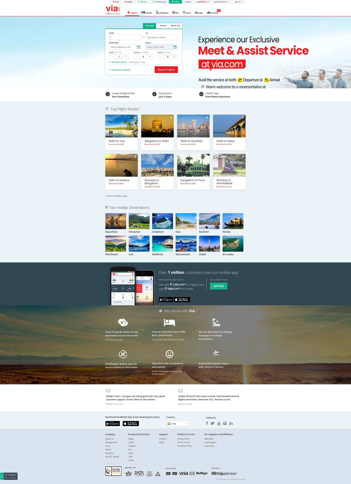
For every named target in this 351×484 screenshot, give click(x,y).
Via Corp (116, 2)
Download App (160, 2)
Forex (130, 453)
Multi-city (175, 25)
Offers (176, 2)
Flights (131, 438)
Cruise (131, 460)
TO (147, 33)
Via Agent (128, 2)
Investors (109, 453)
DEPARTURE (113, 43)
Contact (162, 438)
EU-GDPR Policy (184, 446)
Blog (161, 442)
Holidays (132, 446)
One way (149, 25)
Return (148, 43)
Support (188, 2)
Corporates (209, 446)
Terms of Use (183, 442)
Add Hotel (208, 438)
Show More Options (128, 62)
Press (107, 446)
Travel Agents (210, 442)
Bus (130, 449)
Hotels (131, 442)
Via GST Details (112, 456)
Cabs (130, 456)
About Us (109, 438)
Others (108, 449)
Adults (115, 52)
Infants (164, 52)
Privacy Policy (183, 438)
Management (111, 442)
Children (140, 52)
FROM (111, 33)
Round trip (163, 28)
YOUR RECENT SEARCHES (120, 70)
